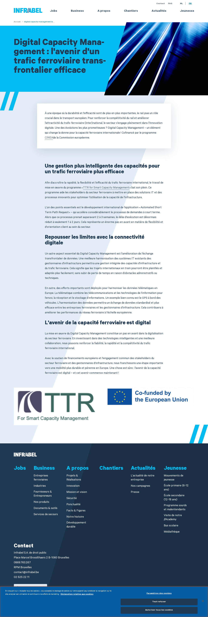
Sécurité (71, 498)
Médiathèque (172, 532)
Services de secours (46, 514)
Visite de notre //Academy (173, 517)
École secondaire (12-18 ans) (174, 497)
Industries (40, 486)
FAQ (170, 4)
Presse (135, 492)
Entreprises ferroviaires (41, 478)
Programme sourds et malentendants (175, 507)
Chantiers (131, 11)
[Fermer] (202, 601)
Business (77, 11)
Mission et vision (76, 492)
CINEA (49, 138)
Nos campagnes (140, 486)
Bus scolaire (171, 526)
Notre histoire (75, 517)
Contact (160, 4)
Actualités (159, 11)
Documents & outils (45, 508)
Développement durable (76, 525)
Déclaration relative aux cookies (77, 594)
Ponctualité (73, 504)
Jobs (53, 11)
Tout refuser (159, 602)
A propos (104, 11)
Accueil (17, 22)
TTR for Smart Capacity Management (106, 188)
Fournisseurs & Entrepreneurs (43, 494)
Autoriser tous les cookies (159, 610)
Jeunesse (187, 11)
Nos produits (41, 502)
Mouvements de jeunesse (173, 478)
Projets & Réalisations (73, 478)
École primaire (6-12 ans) (176, 488)
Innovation (73, 486)
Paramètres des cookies (159, 594)
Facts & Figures (75, 511)
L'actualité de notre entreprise (142, 478)
